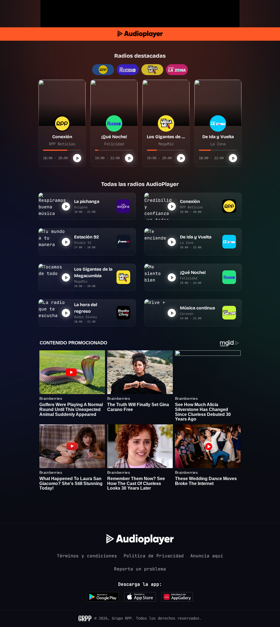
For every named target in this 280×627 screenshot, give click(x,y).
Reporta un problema (140, 569)
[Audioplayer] (140, 34)
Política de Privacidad (154, 556)
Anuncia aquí (206, 556)
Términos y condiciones (87, 556)
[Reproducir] (77, 158)
